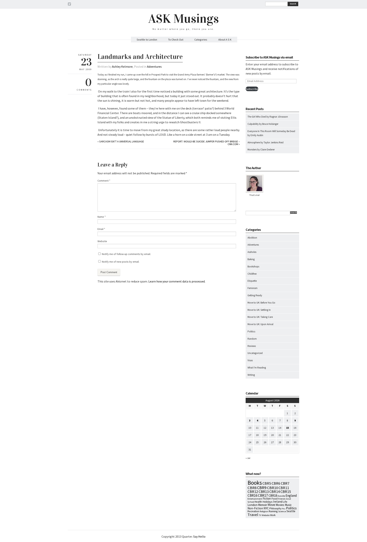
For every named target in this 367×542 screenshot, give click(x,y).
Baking (251, 259)
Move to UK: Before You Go (261, 302)
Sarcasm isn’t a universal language (121, 141)
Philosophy (275, 508)
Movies (280, 505)
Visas (250, 360)
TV (260, 515)
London (252, 505)
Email (101, 229)
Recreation (253, 511)
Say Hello (199, 536)
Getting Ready (255, 295)
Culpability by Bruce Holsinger (263, 124)
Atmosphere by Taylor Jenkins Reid (265, 142)
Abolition (252, 237)
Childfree (252, 273)
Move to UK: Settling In (259, 310)
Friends (281, 498)
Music (288, 505)
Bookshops (253, 266)
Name (101, 216)
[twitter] (69, 4)
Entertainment (255, 498)
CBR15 (285, 491)
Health (258, 501)
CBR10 (272, 487)
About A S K (224, 39)
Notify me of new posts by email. (120, 261)
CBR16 (252, 495)
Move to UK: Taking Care (260, 317)
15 (287, 427)
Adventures (154, 66)
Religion (264, 511)
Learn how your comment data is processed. (176, 281)
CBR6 (276, 483)
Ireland (277, 501)
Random (252, 338)
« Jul (248, 458)
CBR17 (263, 495)
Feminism (252, 288)
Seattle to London (147, 39)
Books (255, 482)
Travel (253, 514)
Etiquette (252, 280)
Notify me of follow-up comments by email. (126, 254)
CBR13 (264, 491)
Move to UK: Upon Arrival (260, 324)
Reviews (252, 346)
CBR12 (253, 491)
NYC (266, 508)
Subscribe (252, 89)
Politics (251, 331)
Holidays (267, 501)
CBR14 (274, 491)
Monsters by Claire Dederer (261, 149)
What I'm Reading (257, 367)
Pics (283, 508)
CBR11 (283, 487)
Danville (281, 496)
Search (293, 3)
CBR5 (266, 483)
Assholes (252, 252)
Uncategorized (255, 353)
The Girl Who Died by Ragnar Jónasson (268, 116)
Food (274, 498)
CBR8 (252, 487)
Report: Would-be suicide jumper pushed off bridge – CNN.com (206, 143)
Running (273, 511)
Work (272, 515)
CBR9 (261, 487)
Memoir (262, 505)
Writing (251, 374)
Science (282, 511)
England (291, 495)
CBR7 (285, 483)
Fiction (267, 498)
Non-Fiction (255, 508)
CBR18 (273, 495)
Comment (103, 180)
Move (271, 505)
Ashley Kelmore (122, 66)
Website (102, 241)
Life (285, 501)
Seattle (291, 511)
